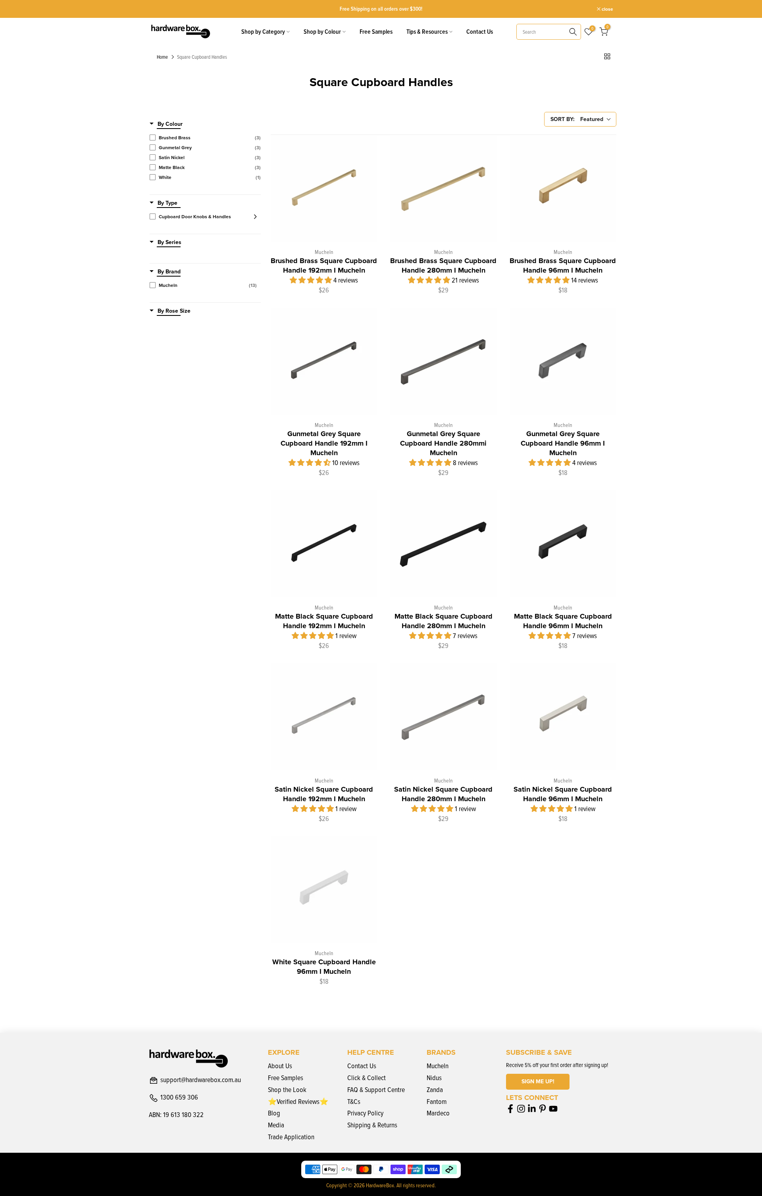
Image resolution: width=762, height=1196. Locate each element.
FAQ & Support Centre (376, 1089)
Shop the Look (287, 1089)
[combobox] (548, 32)
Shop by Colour (322, 31)
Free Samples (376, 31)
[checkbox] (205, 138)
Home (162, 57)
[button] (311, 280)
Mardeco (438, 1113)
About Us (280, 1066)
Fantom (436, 1101)
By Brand (169, 272)
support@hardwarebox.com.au (200, 1080)
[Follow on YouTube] (553, 1108)
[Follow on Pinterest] (542, 1108)
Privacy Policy (365, 1113)
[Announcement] (381, 9)
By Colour (170, 124)
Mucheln (437, 1066)
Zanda (435, 1089)
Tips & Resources (427, 31)
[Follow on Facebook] (510, 1108)
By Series (169, 242)
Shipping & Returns (372, 1125)
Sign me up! (537, 1081)
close (158, 9)
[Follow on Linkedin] (531, 1108)
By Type (167, 203)
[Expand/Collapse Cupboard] (253, 217)
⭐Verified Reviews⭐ (298, 1101)
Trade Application (291, 1137)
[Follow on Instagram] (521, 1108)
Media (276, 1125)
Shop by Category (263, 31)
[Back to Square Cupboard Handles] (607, 56)
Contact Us (479, 31)
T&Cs (353, 1101)
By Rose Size (174, 311)
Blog (274, 1113)
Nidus (434, 1078)
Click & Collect (366, 1078)
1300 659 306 (179, 1097)
